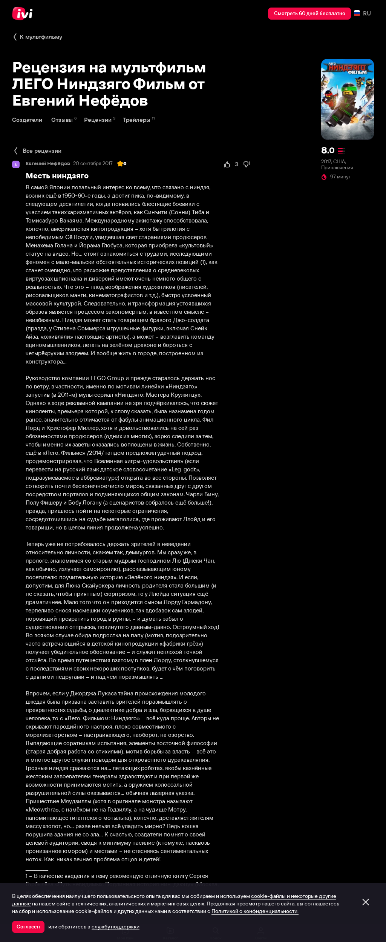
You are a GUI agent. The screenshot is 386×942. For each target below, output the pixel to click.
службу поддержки (115, 927)
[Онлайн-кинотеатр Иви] (24, 14)
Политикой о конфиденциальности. (255, 911)
